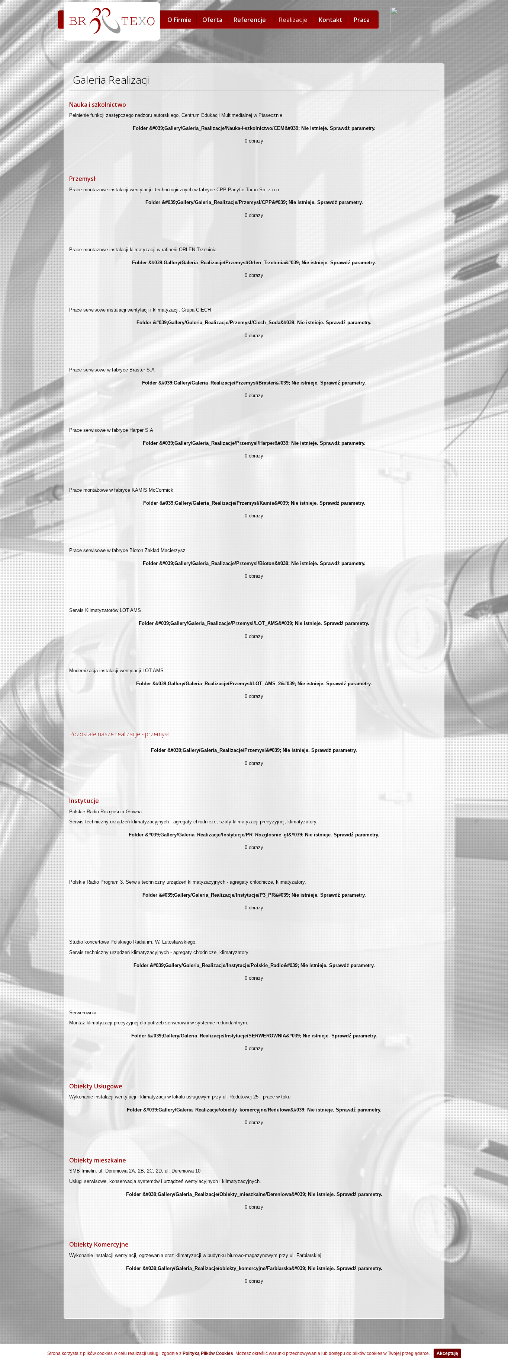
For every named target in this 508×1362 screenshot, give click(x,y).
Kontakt (331, 20)
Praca (362, 20)
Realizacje (293, 20)
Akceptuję (447, 1353)
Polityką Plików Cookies (208, 1353)
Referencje (250, 20)
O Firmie (179, 20)
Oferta (212, 20)
